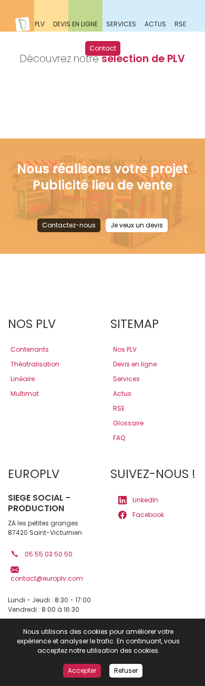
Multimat (25, 393)
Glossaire (128, 423)
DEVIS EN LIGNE (75, 23)
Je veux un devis (136, 225)
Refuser (126, 670)
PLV (40, 23)
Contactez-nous (69, 225)
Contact (102, 48)
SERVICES (121, 23)
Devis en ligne (135, 364)
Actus (122, 393)
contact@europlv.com (47, 578)
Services (126, 378)
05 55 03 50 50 (48, 554)
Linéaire (23, 378)
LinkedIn (144, 499)
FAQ (119, 437)
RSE (180, 23)
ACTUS (155, 23)
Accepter (82, 670)
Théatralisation (35, 364)
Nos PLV (125, 349)
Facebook (147, 514)
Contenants (30, 349)
